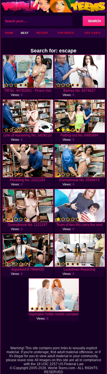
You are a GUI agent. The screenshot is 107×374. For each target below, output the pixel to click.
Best (25, 32)
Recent (42, 32)
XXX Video (92, 32)
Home (9, 32)
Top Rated (66, 32)
